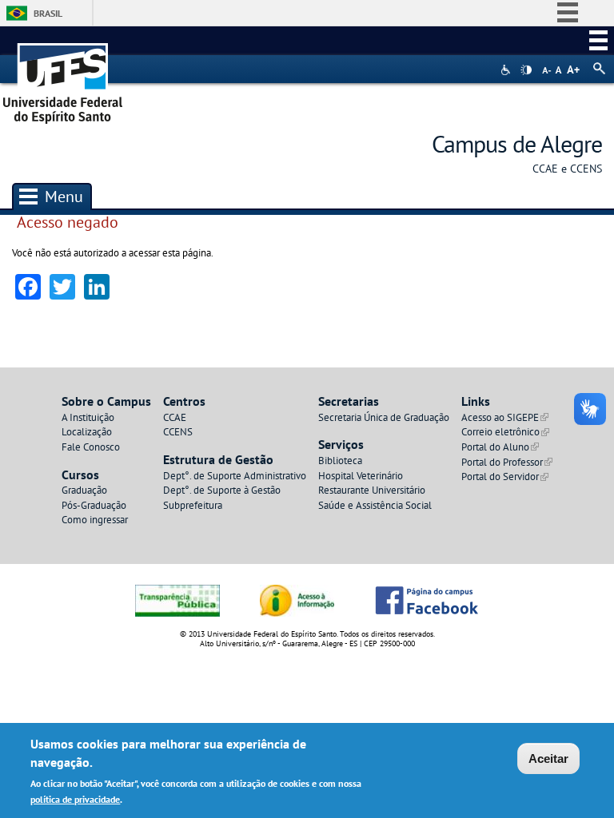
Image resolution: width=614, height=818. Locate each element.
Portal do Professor (506, 462)
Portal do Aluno (500, 447)
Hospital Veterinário (360, 475)
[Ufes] (63, 78)
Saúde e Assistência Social (375, 505)
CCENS (178, 432)
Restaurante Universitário (371, 490)
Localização (87, 432)
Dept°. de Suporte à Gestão (222, 490)
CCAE (174, 417)
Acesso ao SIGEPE (504, 417)
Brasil (48, 13)
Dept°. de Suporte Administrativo (234, 475)
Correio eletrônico (505, 432)
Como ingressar (95, 519)
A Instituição (88, 417)
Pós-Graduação (94, 505)
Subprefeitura (192, 505)
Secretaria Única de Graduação (383, 417)
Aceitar (548, 758)
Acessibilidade (507, 70)
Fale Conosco (91, 447)
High (526, 70)
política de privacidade (75, 799)
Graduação (84, 490)
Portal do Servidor (504, 476)
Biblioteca (340, 460)
